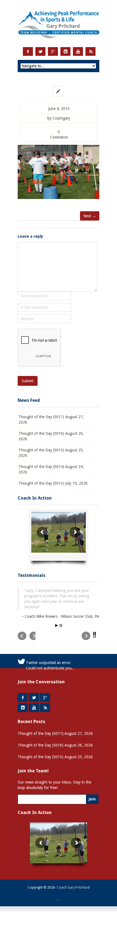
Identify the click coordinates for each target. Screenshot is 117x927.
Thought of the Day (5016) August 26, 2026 (51, 436)
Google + (53, 51)
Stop (61, 626)
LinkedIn (65, 51)
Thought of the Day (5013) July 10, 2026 (53, 483)
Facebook (28, 51)
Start (56, 626)
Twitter (40, 51)
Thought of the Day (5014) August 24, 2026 (51, 469)
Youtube (78, 51)
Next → (89, 216)
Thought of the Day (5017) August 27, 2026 (51, 419)
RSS (90, 51)
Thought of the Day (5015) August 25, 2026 (51, 453)
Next (90, 638)
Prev (26, 638)
